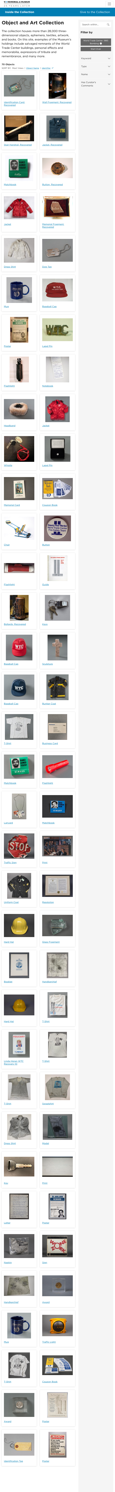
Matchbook (10, 184)
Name (84, 74)
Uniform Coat (11, 902)
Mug (6, 306)
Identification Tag (13, 1461)
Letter (7, 1223)
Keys (45, 624)
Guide (45, 584)
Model (45, 1143)
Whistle (8, 465)
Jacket (7, 224)
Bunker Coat (49, 703)
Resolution (48, 902)
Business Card (50, 743)
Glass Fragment (51, 942)
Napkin (8, 1262)
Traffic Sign (10, 862)
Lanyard (8, 823)
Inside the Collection (19, 12)
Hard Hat (9, 942)
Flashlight (9, 386)
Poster (7, 346)
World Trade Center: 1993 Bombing (95, 42)
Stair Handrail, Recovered (18, 144)
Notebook (47, 386)
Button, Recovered (52, 184)
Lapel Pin (47, 346)
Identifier (46, 68)
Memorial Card (12, 505)
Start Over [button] (96, 49)
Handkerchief (49, 981)
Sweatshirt (48, 1103)
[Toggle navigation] (109, 4)
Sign (44, 1262)
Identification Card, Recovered (14, 103)
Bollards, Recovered (15, 624)
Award (46, 1302)
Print (44, 862)
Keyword (86, 58)
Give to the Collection (95, 12)
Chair (7, 544)
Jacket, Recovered (52, 144)
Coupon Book (50, 505)
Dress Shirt (10, 266)
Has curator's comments (88, 84)
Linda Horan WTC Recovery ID (14, 1062)
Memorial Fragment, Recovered (53, 225)
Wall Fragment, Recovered (57, 102)
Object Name (32, 68)
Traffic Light (49, 1342)
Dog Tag (47, 266)
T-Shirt (7, 743)
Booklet (8, 981)
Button (46, 544)
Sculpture (47, 664)
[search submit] (108, 24)
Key (6, 1183)
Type (84, 66)
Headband (9, 425)
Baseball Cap (49, 306)
